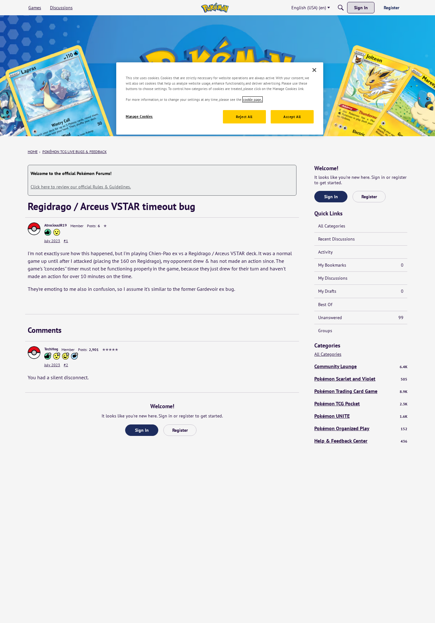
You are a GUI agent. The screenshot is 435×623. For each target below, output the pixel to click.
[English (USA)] (215, 8)
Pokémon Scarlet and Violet (360, 378)
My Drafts (360, 291)
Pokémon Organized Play (360, 428)
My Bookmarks (360, 265)
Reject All (244, 116)
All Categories (331, 226)
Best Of (325, 304)
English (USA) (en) (308, 7)
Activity (325, 252)
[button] (34, 228)
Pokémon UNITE (360, 416)
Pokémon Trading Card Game (360, 391)
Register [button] (180, 430)
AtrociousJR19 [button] (55, 225)
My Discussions (332, 278)
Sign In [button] (142, 430)
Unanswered (360, 317)
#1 (66, 240)
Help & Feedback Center (360, 441)
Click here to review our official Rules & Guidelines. (81, 187)
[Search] (340, 7)
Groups (325, 330)
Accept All (292, 116)
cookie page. (252, 99)
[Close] (314, 70)
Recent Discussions (336, 239)
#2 (66, 364)
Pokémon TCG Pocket (360, 403)
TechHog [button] (51, 348)
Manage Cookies (139, 116)
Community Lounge (360, 366)
